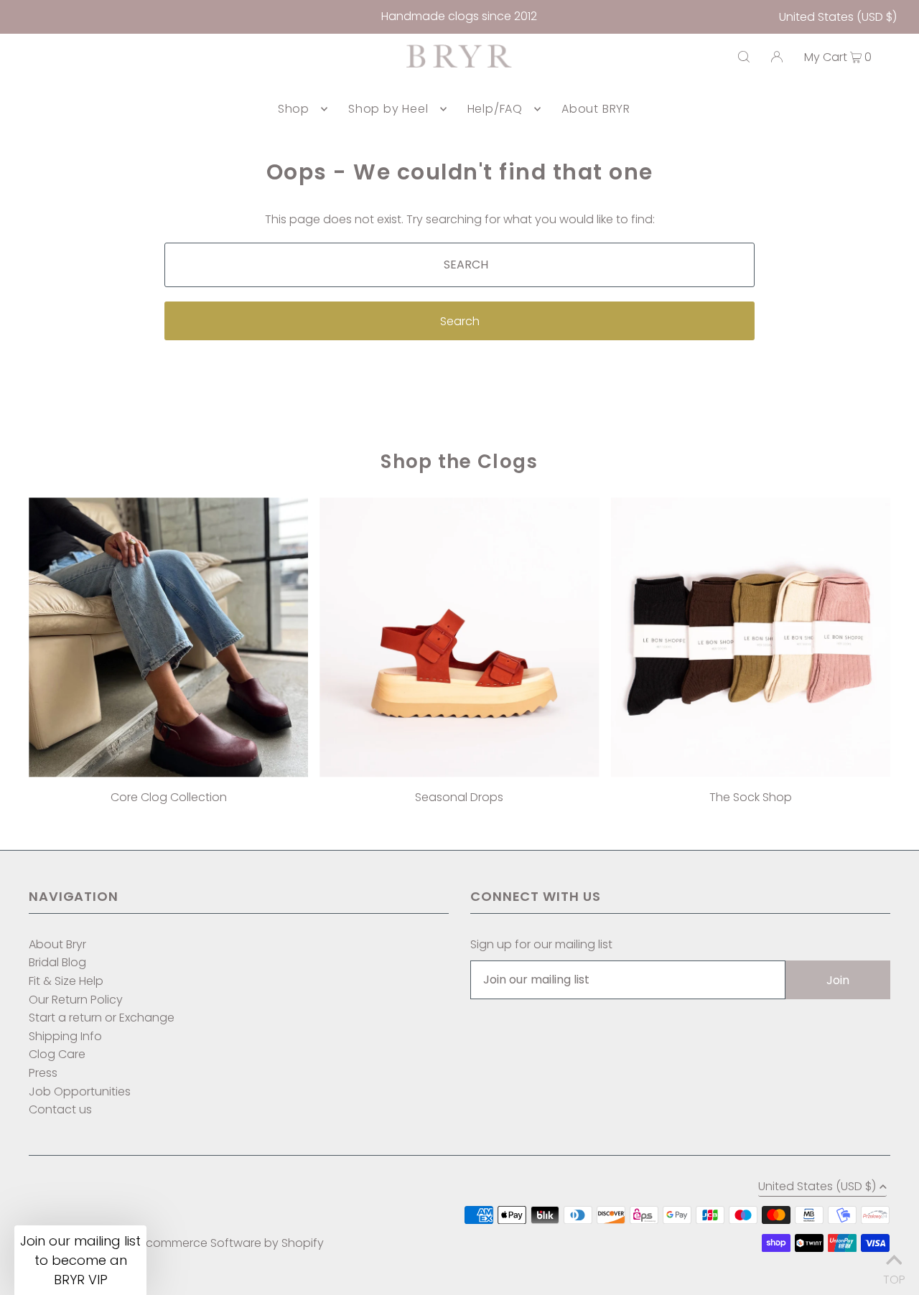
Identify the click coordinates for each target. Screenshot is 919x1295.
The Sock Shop (750, 797)
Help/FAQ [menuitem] (495, 108)
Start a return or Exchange (101, 1017)
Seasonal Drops (459, 797)
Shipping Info (65, 1036)
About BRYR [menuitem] (595, 108)
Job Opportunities (80, 1091)
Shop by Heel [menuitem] (388, 108)
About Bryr (57, 944)
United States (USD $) (838, 17)
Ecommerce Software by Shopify (232, 1243)
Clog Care (57, 1054)
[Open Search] (744, 56)
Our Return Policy (76, 999)
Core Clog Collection (169, 797)
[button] (80, 1260)
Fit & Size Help (66, 981)
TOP (894, 1276)
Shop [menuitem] (293, 108)
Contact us (60, 1109)
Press (43, 1073)
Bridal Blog (57, 962)
